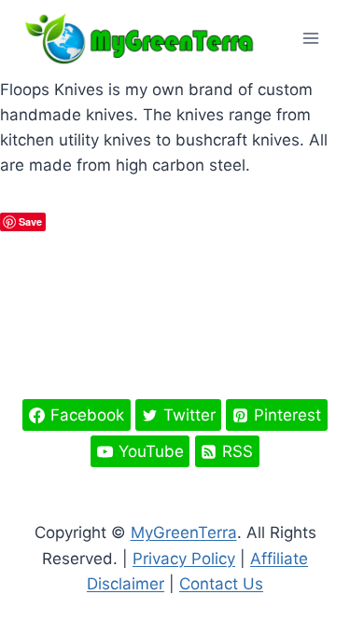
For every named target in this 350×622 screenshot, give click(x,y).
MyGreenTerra (184, 532)
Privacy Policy (184, 558)
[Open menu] (310, 38)
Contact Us (221, 583)
